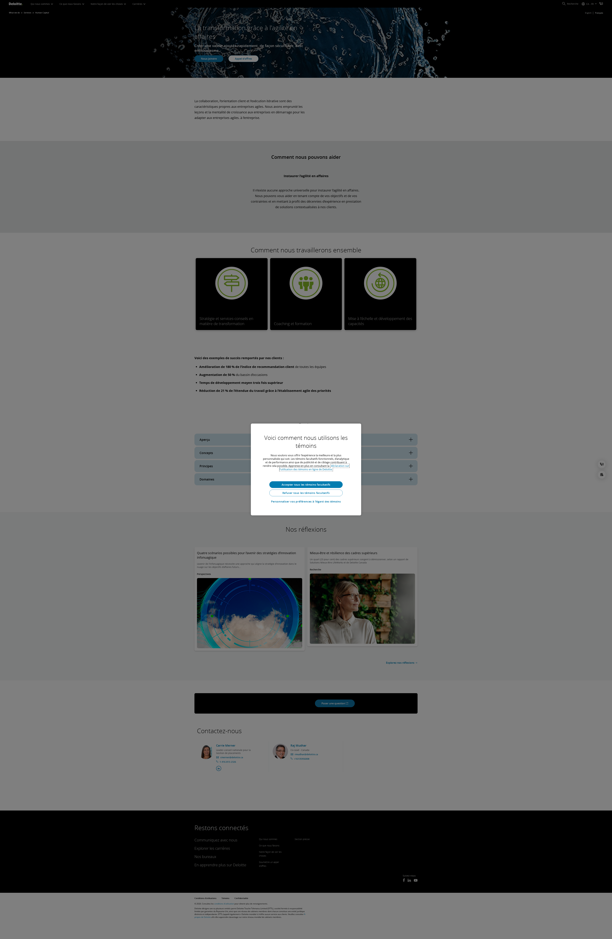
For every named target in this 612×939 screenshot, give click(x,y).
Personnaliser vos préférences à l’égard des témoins (306, 501)
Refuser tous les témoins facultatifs (306, 493)
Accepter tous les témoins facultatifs (306, 484)
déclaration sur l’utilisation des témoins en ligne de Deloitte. (314, 467)
